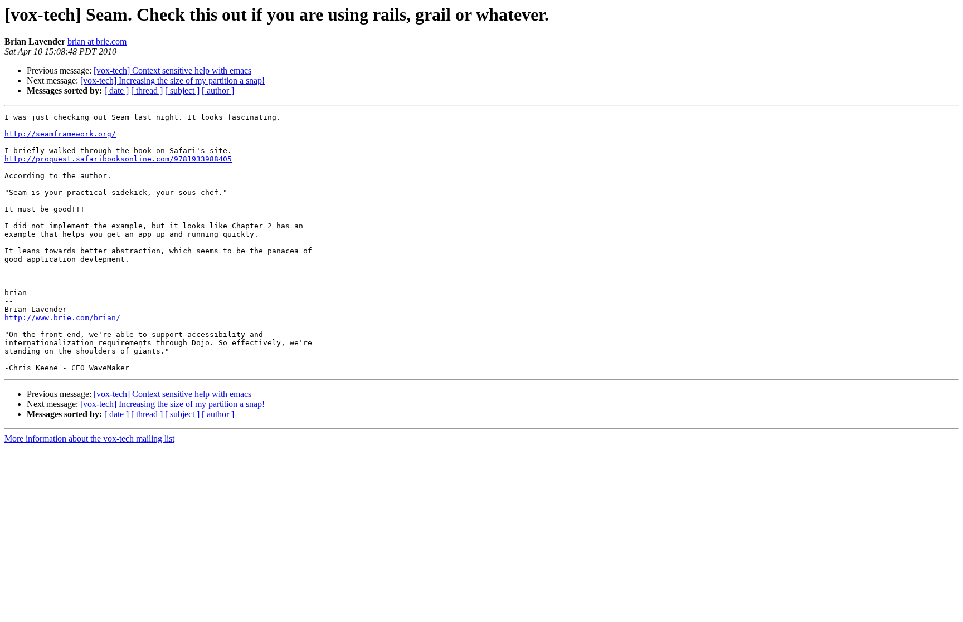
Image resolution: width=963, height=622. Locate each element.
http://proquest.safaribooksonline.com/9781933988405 (118, 159)
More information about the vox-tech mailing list (89, 438)
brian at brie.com (97, 41)
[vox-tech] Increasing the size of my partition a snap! (172, 80)
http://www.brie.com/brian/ (62, 318)
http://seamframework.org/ (60, 134)
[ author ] (218, 90)
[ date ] (116, 90)
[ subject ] (182, 90)
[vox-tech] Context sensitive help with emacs (172, 70)
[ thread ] (147, 90)
